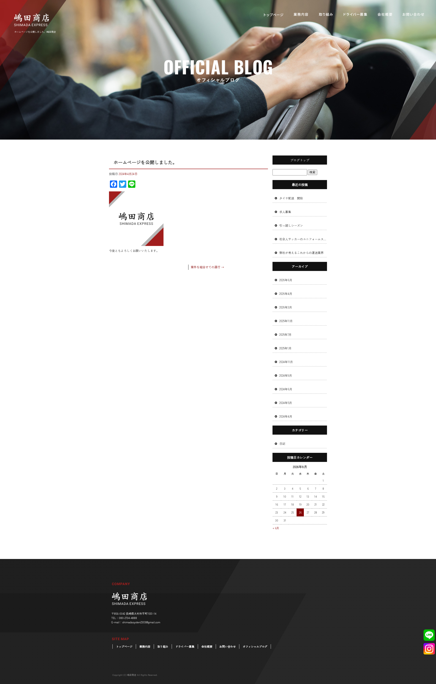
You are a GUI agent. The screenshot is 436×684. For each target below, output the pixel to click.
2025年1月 (285, 348)
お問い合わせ (413, 15)
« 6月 (276, 528)
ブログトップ (299, 160)
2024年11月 (286, 362)
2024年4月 (285, 416)
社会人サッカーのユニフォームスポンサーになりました (303, 239)
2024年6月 (285, 389)
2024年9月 (285, 375)
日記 (282, 443)
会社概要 (384, 15)
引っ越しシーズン (291, 225)
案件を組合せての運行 (207, 267)
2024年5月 (285, 403)
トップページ (273, 15)
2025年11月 (286, 321)
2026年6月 (285, 280)
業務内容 (300, 15)
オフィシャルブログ (255, 646)
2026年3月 (285, 307)
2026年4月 (285, 293)
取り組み (325, 15)
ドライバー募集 (355, 15)
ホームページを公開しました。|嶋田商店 (35, 31)
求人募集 (285, 212)
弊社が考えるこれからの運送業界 (301, 253)
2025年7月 (285, 334)
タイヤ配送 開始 (291, 198)
